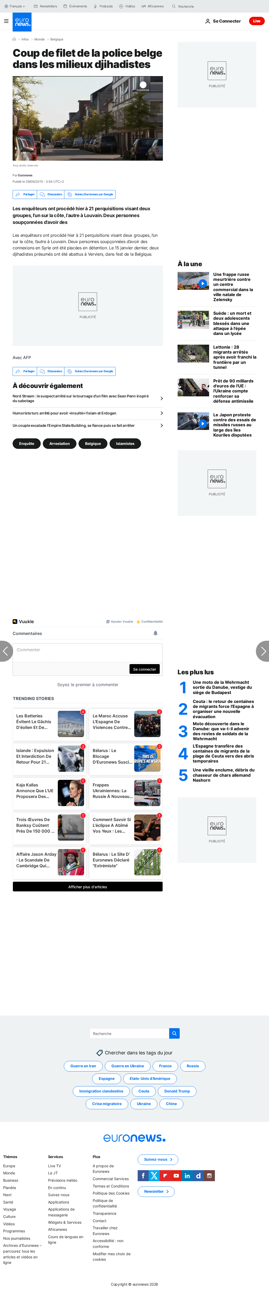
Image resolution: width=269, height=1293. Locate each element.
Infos (25, 39)
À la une (190, 264)
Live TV (54, 1166)
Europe (9, 1166)
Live (257, 21)
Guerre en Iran (83, 1066)
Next (7, 1194)
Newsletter (154, 1191)
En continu (57, 1187)
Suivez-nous (58, 1194)
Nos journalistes (16, 1238)
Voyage (9, 1209)
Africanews (57, 1229)
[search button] (174, 6)
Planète (9, 1187)
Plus (96, 1156)
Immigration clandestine (101, 1091)
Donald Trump (177, 1091)
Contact (99, 1220)
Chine (171, 1104)
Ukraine (144, 1104)
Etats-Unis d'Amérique (150, 1078)
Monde (39, 39)
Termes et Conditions (111, 1186)
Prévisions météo (62, 1180)
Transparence (104, 1213)
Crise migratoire (107, 1104)
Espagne (107, 1078)
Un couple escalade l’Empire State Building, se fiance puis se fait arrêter (73, 425)
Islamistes (125, 443)
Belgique (56, 39)
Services (55, 1156)
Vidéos (9, 1224)
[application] (88, 118)
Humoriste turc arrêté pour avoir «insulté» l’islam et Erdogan (64, 413)
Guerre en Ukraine (127, 1066)
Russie (193, 1066)
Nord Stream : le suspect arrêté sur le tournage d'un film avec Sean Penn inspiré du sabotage (81, 398)
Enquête (26, 443)
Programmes (14, 1231)
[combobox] (200, 6)
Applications (58, 1202)
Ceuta (143, 1091)
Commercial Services (111, 1178)
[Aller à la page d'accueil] (22, 22)
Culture (9, 1216)
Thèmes (10, 1156)
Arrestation (59, 443)
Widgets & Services (64, 1222)
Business (10, 1180)
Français (16, 6)
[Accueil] (14, 39)
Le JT (53, 1173)
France (165, 1066)
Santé (8, 1202)
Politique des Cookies (111, 1193)
